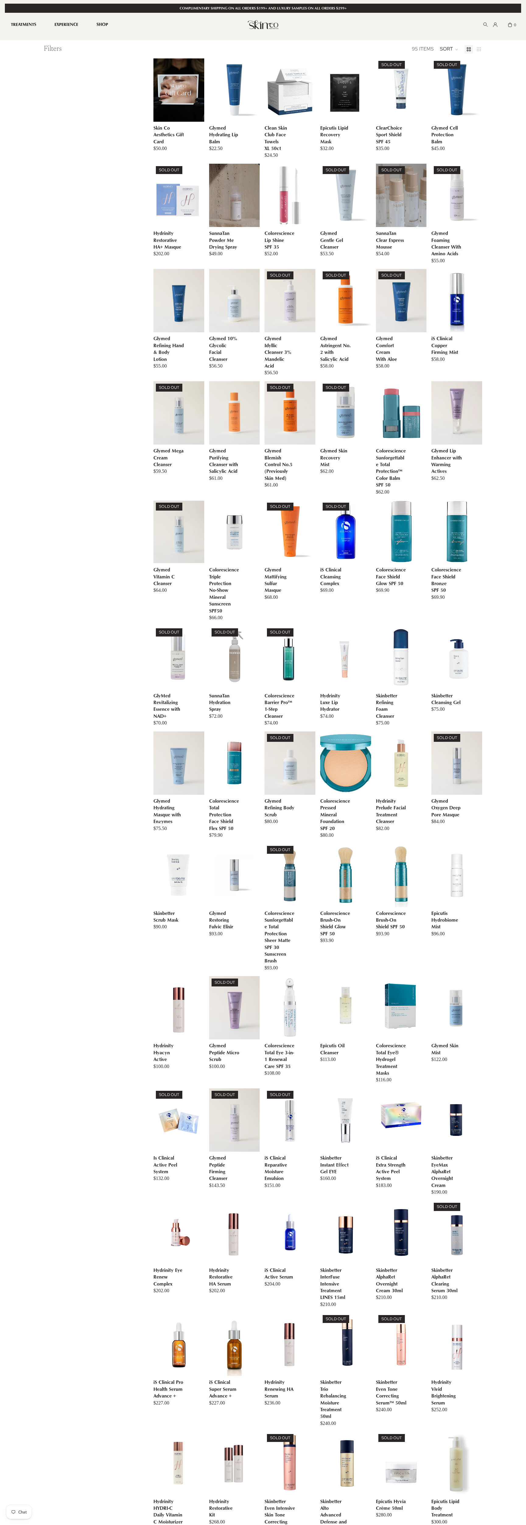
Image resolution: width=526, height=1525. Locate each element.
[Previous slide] (271, 195)
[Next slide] (308, 195)
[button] (449, 49)
